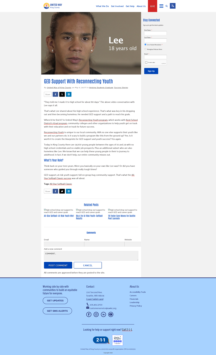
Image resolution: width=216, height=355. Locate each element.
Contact (90, 286)
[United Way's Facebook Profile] (88, 314)
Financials (134, 299)
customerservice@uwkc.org (103, 308)
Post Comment (58, 265)
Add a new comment (53, 249)
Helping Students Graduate (101, 87)
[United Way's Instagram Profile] (96, 314)
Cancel (87, 265)
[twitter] (62, 94)
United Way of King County (59, 87)
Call (127, 329)
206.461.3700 (96, 304)
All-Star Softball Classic (61, 184)
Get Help (130, 6)
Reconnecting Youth (54, 132)
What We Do (102, 6)
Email (46, 239)
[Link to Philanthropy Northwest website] (101, 340)
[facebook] (56, 94)
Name (87, 239)
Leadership (134, 302)
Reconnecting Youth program (93, 120)
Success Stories (121, 87)
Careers (133, 295)
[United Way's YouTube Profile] (110, 314)
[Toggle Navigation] (161, 6)
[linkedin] (69, 94)
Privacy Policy (136, 306)
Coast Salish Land (94, 299)
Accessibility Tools (138, 292)
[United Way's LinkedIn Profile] (103, 314)
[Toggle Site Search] (168, 6)
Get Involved (117, 6)
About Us (141, 6)
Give (152, 6)
